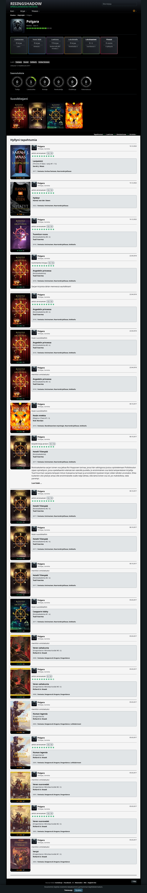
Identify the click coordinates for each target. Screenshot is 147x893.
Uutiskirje (58, 883)
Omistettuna (121, 134)
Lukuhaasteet (91, 39)
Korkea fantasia (44, 62)
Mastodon (78, 883)
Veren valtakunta (41, 648)
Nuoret (26, 62)
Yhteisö (109, 39)
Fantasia (19, 62)
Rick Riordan (38, 421)
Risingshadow (26, 4)
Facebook (67, 883)
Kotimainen (49, 206)
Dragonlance (65, 658)
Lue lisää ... (37, 483)
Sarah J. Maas (38, 166)
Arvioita (133, 134)
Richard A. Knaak (40, 653)
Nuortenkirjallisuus (64, 171)
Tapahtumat (98, 134)
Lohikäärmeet (76, 724)
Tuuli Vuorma (38, 239)
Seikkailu (33, 62)
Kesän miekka (39, 415)
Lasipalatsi (38, 161)
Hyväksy (78, 890)
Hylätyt (36, 198)
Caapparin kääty (40, 611)
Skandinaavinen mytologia (54, 426)
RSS (85, 883)
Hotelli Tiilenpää (40, 451)
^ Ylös (134, 881)
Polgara (32, 21)
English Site (92, 883)
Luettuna (109, 134)
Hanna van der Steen (41, 200)
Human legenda (40, 714)
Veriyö (36, 851)
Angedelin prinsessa (42, 270)
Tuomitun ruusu (40, 234)
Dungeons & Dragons (52, 658)
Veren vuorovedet (41, 784)
